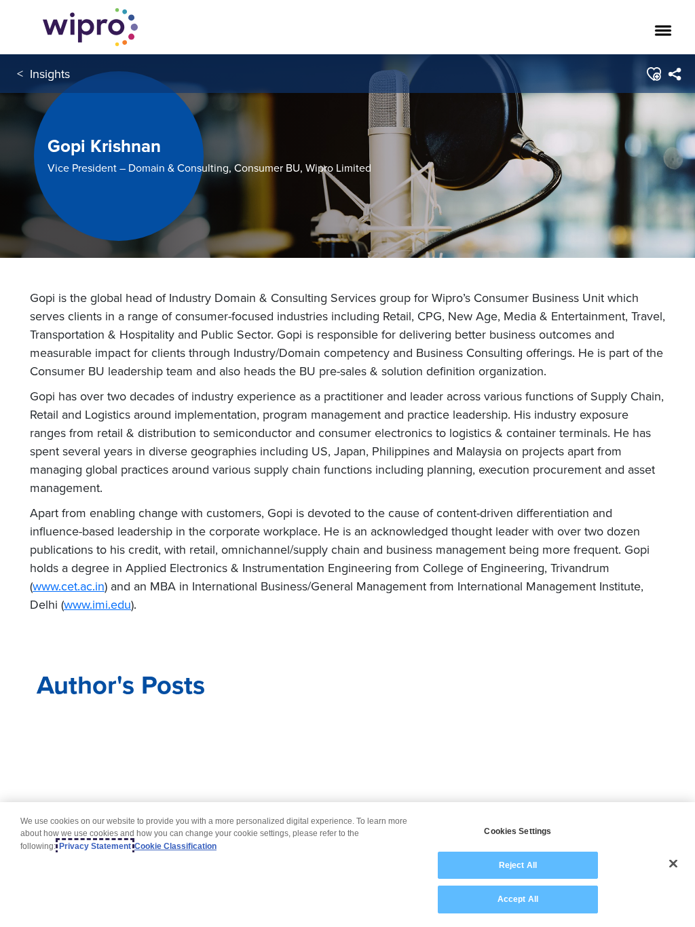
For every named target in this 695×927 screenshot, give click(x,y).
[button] (653, 74)
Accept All (517, 899)
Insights (50, 73)
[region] (347, 864)
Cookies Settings (517, 831)
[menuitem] (674, 74)
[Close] (673, 864)
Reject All (518, 865)
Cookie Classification (175, 846)
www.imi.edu (97, 604)
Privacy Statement (95, 846)
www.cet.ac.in (69, 586)
